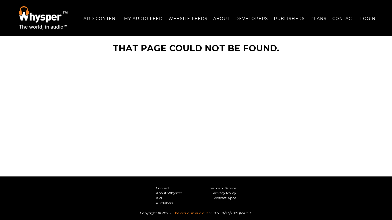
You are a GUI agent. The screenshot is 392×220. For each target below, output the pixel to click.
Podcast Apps (225, 198)
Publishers (289, 18)
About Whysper (169, 193)
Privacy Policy (224, 193)
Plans (319, 18)
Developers (251, 18)
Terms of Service (223, 188)
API (159, 198)
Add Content (101, 18)
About (221, 18)
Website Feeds (187, 18)
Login (368, 18)
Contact (343, 18)
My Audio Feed (143, 18)
